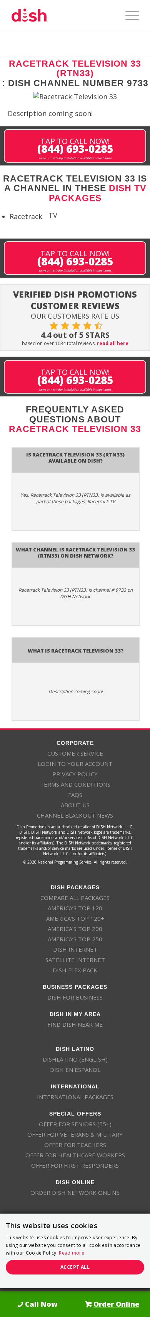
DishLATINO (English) (75, 1059)
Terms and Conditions (75, 784)
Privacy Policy (75, 774)
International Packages (75, 1097)
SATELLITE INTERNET (75, 960)
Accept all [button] (75, 1267)
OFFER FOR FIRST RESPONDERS (75, 1165)
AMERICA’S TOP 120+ (75, 918)
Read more (71, 1253)
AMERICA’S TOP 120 (75, 908)
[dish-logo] (62, 15)
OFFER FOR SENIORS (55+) (75, 1124)
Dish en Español (75, 1069)
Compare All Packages (75, 897)
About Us (75, 805)
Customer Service (75, 753)
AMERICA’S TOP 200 (75, 929)
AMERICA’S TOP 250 (75, 939)
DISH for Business (75, 997)
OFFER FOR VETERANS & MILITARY (75, 1134)
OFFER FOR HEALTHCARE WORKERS (75, 1155)
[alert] (75, 1251)
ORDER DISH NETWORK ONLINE (75, 1192)
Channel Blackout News (75, 815)
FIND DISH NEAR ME (75, 1024)
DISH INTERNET (75, 949)
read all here (112, 343)
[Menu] (128, 15)
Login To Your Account (75, 763)
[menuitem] (128, 15)
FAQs (75, 794)
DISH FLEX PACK (75, 970)
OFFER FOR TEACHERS (75, 1144)
